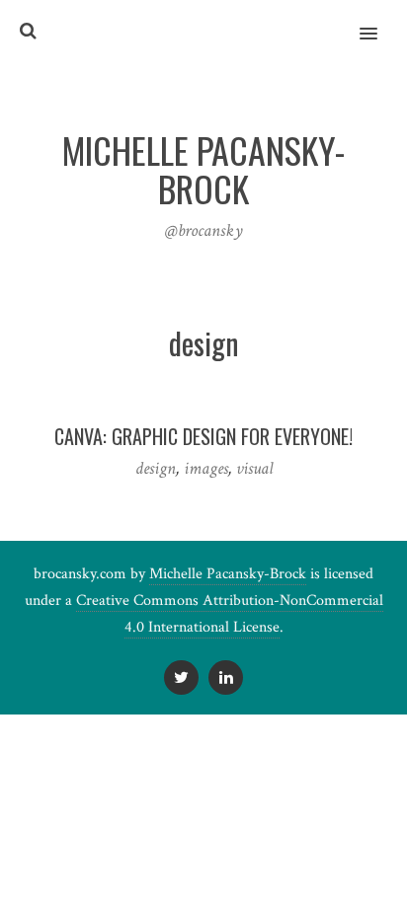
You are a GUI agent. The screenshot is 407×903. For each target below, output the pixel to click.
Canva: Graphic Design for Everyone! (203, 436)
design (155, 468)
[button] (380, 20)
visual (254, 468)
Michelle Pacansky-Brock (227, 574)
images (206, 468)
